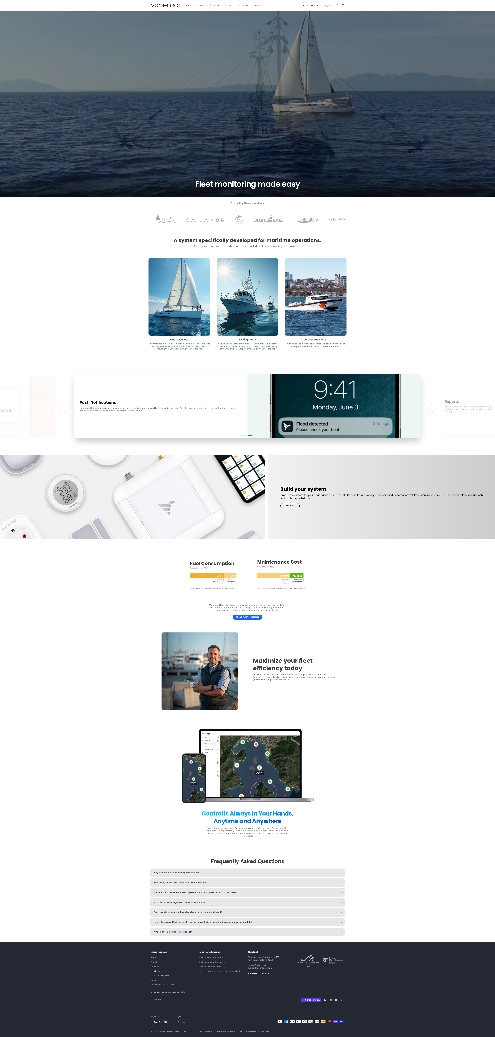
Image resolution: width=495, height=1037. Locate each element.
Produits (155, 962)
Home (153, 957)
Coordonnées (263, 1031)
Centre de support (160, 975)
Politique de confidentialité (212, 957)
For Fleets (155, 971)
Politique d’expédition (247, 1031)
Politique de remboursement (213, 962)
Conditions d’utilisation (226, 1031)
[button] (241, 435)
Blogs (153, 980)
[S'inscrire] (194, 1000)
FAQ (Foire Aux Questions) (163, 984)
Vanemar (161, 1031)
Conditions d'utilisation (210, 966)
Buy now (290, 506)
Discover (155, 966)
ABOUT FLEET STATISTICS (247, 617)
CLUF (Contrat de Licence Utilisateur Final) (220, 971)
